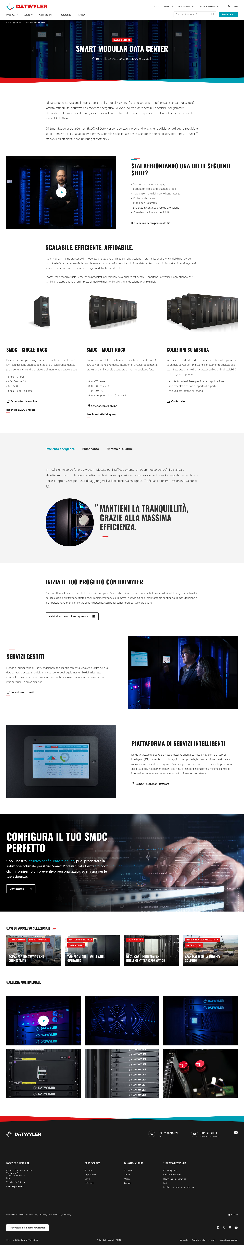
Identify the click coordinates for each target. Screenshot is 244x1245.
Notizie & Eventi (184, 6)
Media (127, 1178)
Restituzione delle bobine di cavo (178, 1187)
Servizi (27, 14)
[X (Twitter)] (224, 1227)
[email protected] (16, 1186)
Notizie (127, 1174)
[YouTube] (236, 1227)
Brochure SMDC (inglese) (21, 409)
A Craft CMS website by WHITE (109, 1240)
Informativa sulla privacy (228, 1240)
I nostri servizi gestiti (23, 692)
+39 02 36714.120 (16, 1182)
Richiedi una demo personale (148, 223)
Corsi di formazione (172, 1174)
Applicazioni (45, 14)
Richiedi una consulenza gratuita (68, 616)
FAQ (165, 1182)
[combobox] (195, 14)
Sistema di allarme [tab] (120, 449)
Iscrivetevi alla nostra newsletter (27, 1227)
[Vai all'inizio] (236, 1132)
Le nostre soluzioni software (152, 783)
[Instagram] (230, 1227)
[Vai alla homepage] (26, 4)
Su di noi (128, 1170)
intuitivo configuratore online (51, 860)
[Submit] (212, 14)
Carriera (155, 6)
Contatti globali (170, 1170)
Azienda (167, 6)
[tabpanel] (122, 506)
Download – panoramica (174, 1178)
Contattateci (228, 14)
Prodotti (10, 14)
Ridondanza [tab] (90, 449)
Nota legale (183, 1240)
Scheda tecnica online (24, 401)
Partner (81, 14)
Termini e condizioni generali (203, 1240)
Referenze (65, 14)
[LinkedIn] (218, 1227)
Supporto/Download (207, 6)
